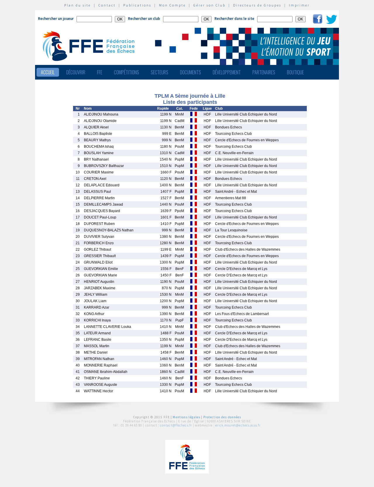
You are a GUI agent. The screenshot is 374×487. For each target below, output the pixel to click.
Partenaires (263, 72)
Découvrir (75, 72)
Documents (190, 72)
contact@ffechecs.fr (176, 425)
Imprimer (299, 5)
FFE (99, 72)
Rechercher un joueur (56, 18)
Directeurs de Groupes (257, 5)
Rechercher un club (144, 18)
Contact (107, 5)
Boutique (295, 72)
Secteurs (159, 72)
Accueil (48, 72)
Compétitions (126, 72)
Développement (227, 72)
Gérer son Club (209, 5)
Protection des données (222, 417)
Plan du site (77, 5)
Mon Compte (172, 5)
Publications (137, 5)
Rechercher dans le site (234, 18)
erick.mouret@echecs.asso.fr (238, 425)
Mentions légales (186, 417)
